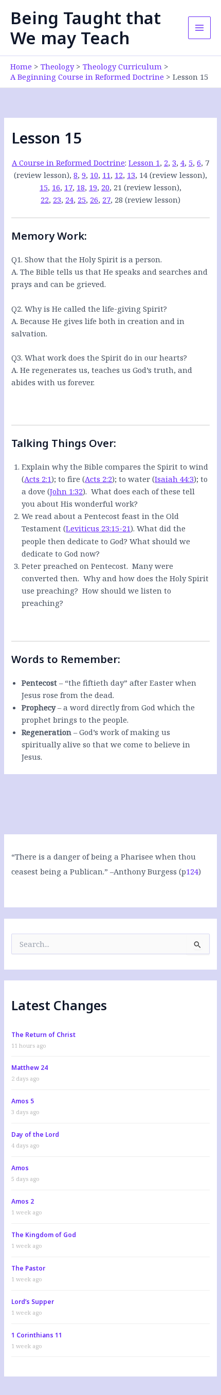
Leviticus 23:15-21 (98, 528)
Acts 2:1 (37, 479)
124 (192, 871)
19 (93, 187)
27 (106, 199)
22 (45, 199)
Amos (20, 1168)
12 (119, 175)
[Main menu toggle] (199, 27)
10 (94, 175)
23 (57, 199)
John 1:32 (66, 491)
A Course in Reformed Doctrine (68, 162)
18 (81, 187)
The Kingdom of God (43, 1234)
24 (69, 199)
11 (106, 175)
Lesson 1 (144, 162)
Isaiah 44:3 (174, 479)
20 (105, 187)
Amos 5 (22, 1101)
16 (56, 187)
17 (68, 187)
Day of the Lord (35, 1134)
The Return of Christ (43, 1034)
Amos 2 (22, 1201)
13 (131, 175)
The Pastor (28, 1268)
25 (82, 199)
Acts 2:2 (98, 479)
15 (44, 187)
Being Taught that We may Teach (85, 27)
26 (94, 199)
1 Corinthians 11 (36, 1335)
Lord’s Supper (32, 1301)
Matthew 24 (29, 1067)
